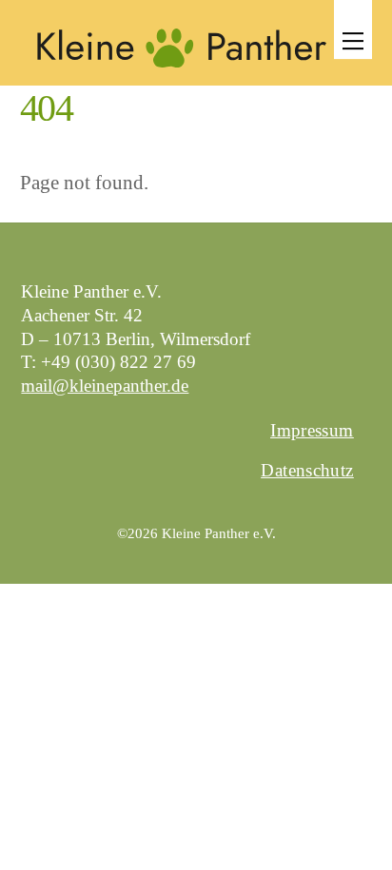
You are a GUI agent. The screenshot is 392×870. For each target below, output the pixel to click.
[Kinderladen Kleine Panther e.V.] (181, 68)
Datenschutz (307, 470)
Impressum (311, 430)
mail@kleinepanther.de (104, 386)
